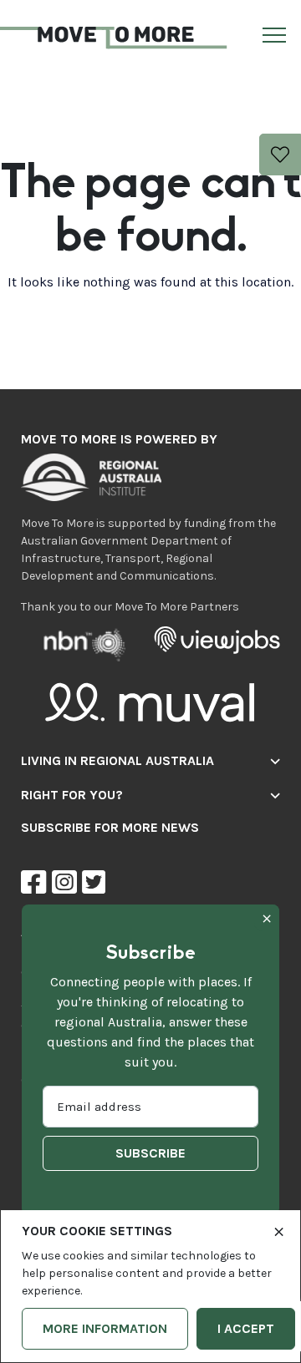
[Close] (279, 1230)
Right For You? (72, 795)
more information (105, 1328)
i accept (245, 1328)
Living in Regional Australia (117, 760)
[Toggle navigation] (271, 38)
